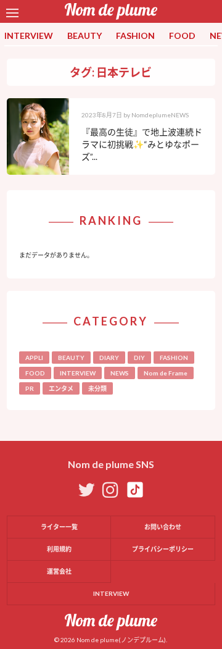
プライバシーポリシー (163, 549)
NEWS (119, 373)
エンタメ (61, 388)
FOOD (182, 35)
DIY (139, 357)
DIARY (109, 357)
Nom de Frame (165, 373)
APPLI (34, 357)
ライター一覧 (59, 526)
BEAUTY (84, 35)
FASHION (135, 35)
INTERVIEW (28, 35)
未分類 (97, 388)
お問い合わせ (162, 526)
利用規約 (59, 549)
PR (29, 388)
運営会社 (59, 571)
